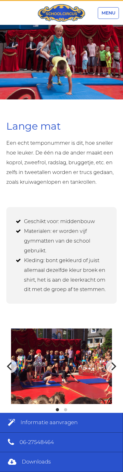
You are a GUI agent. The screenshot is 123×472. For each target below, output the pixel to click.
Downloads (35, 461)
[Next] (113, 366)
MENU (108, 13)
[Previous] (10, 366)
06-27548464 (36, 442)
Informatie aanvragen (48, 422)
